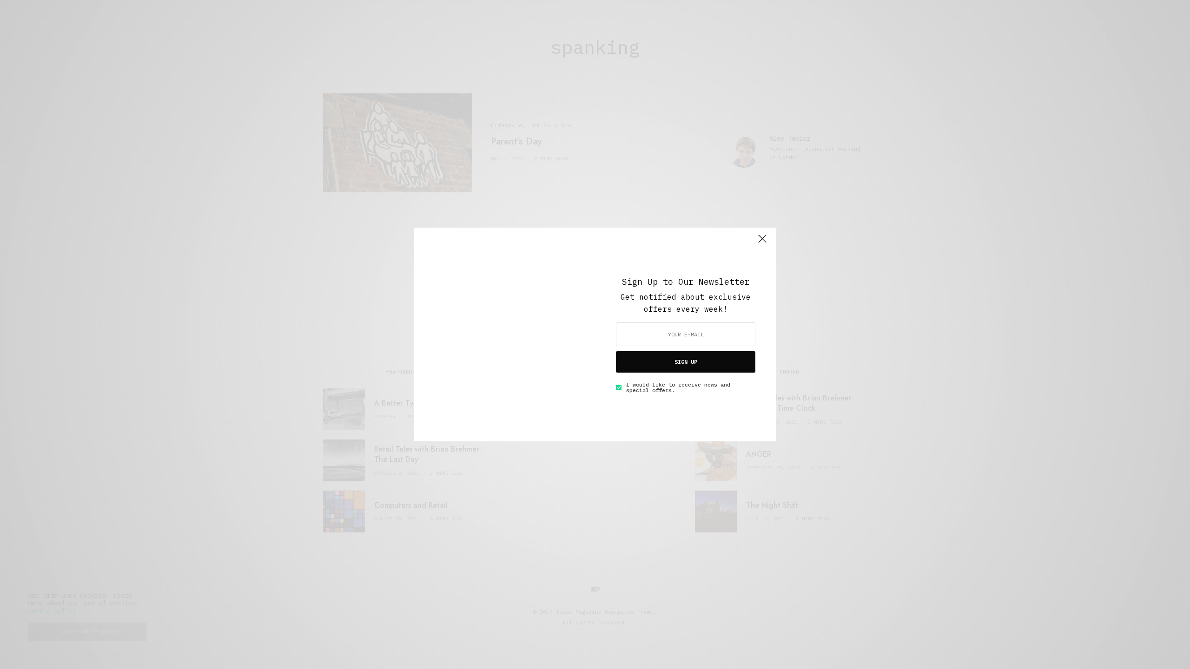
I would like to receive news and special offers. (678, 387)
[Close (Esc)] (762, 242)
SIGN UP (685, 361)
